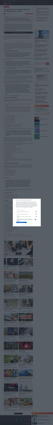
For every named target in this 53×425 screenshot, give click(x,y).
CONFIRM (21, 222)
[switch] (36, 211)
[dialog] (27, 212)
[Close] (39, 200)
